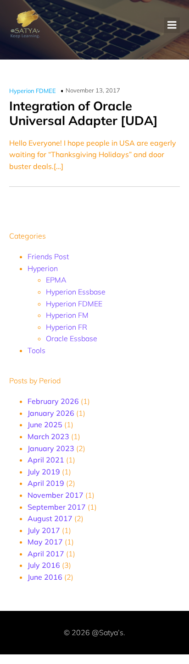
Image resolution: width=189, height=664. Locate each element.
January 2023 (51, 448)
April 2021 (46, 459)
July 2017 (44, 530)
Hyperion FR (66, 327)
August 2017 (50, 518)
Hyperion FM (67, 315)
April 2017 (46, 553)
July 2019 (44, 471)
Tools (36, 350)
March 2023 (48, 436)
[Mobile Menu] (172, 25)
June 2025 (45, 424)
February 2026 (53, 401)
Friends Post (48, 256)
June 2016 (45, 577)
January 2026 (51, 413)
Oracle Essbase (71, 338)
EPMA (56, 279)
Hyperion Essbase (76, 291)
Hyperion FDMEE (32, 90)
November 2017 (55, 495)
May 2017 (45, 541)
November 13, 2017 (93, 90)
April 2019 (46, 483)
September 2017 (57, 507)
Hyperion (43, 268)
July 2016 (44, 565)
